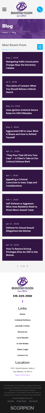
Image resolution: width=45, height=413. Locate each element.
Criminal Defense (22, 320)
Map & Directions (22, 375)
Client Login (22, 349)
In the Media (22, 343)
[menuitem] (11, 401)
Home (22, 314)
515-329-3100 (22, 296)
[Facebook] (22, 301)
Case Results (22, 337)
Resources (22, 331)
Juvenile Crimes (22, 326)
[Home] (21, 9)
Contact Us (22, 355)
